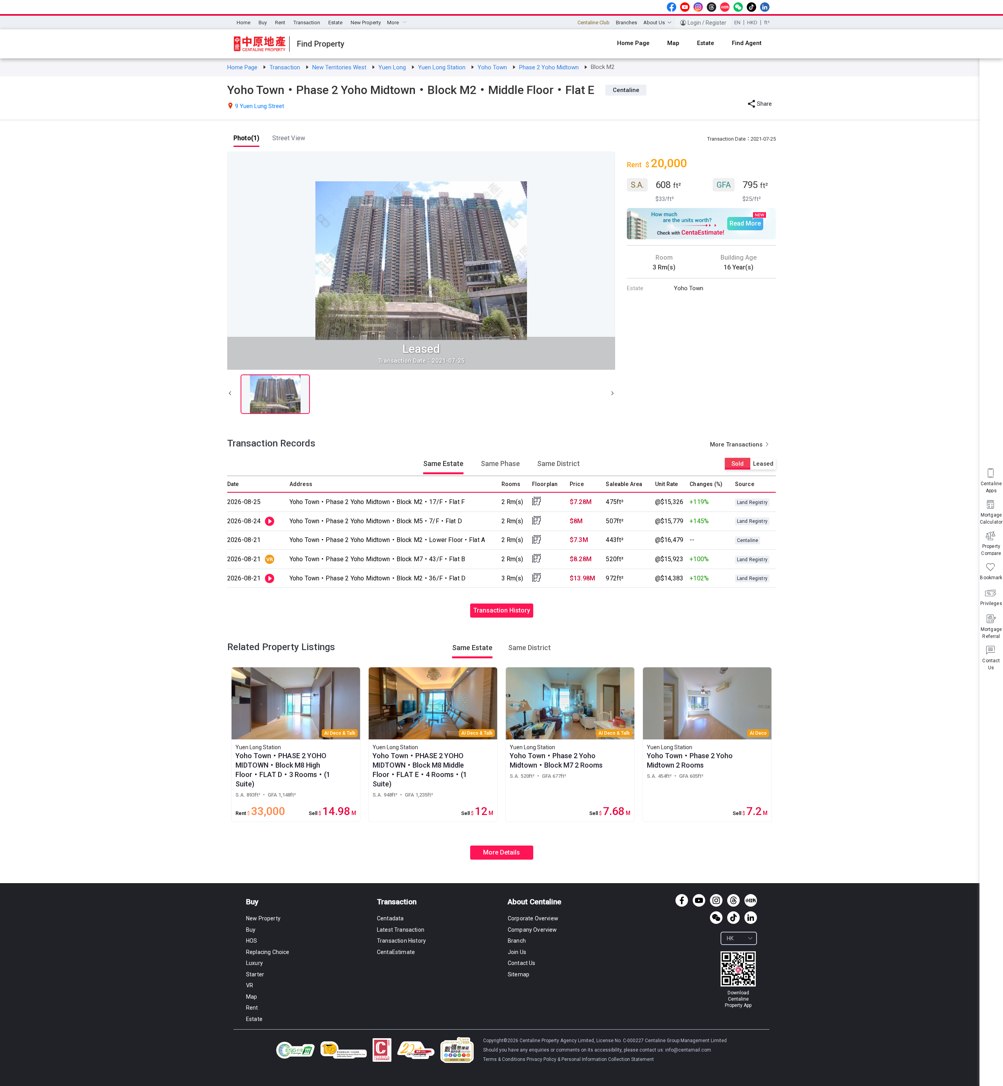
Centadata (390, 918)
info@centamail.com (688, 1050)
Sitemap (518, 974)
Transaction (306, 22)
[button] (230, 394)
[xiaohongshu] (725, 7)
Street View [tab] (288, 138)
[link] (243, 67)
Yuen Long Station (442, 67)
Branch (517, 941)
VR (249, 985)
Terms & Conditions (505, 1059)
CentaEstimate (396, 952)
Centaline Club (594, 22)
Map (251, 997)
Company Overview (532, 930)
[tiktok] (751, 7)
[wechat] (738, 7)
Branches (626, 22)
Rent (280, 22)
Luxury (254, 963)
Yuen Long (392, 67)
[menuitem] (243, 23)
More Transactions (737, 444)
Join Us (517, 952)
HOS (251, 941)
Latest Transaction (400, 930)
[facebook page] (671, 7)
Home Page (243, 67)
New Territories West (340, 67)
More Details (501, 852)
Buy (263, 22)
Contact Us (522, 963)
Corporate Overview (533, 918)
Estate (335, 22)
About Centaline (534, 901)
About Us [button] (654, 22)
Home (243, 22)
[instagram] (698, 7)
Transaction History (501, 610)
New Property (366, 22)
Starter (255, 974)
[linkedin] (764, 7)
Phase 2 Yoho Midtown (549, 67)
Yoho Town (493, 67)
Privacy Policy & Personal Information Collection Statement (590, 1059)
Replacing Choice (268, 952)
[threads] (711, 7)
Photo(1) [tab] (246, 138)
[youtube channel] (685, 7)
